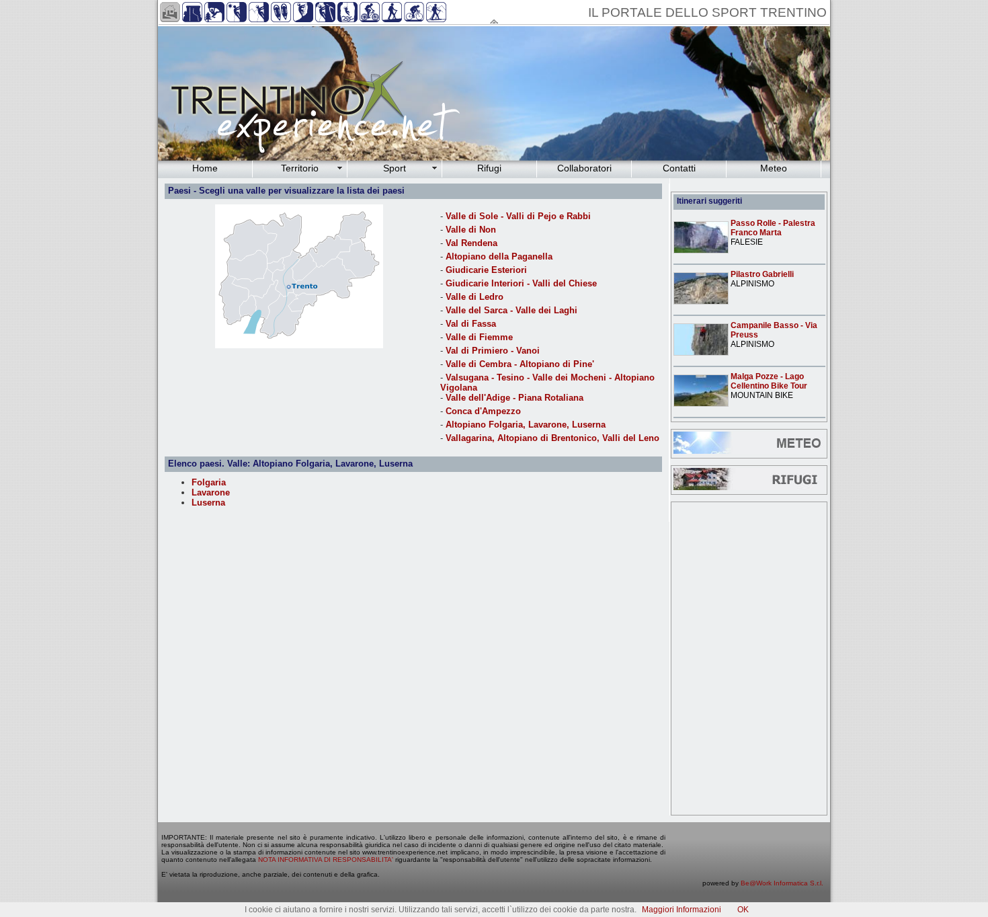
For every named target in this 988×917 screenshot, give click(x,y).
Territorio (300, 168)
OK (743, 909)
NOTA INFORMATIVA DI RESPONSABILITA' (325, 859)
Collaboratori (584, 168)
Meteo (773, 168)
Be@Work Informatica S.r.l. (782, 883)
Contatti (679, 168)
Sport (394, 168)
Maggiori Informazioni (681, 909)
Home (205, 168)
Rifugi (489, 168)
